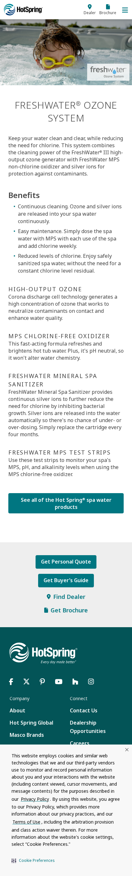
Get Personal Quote (66, 561)
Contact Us (83, 710)
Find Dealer (69, 597)
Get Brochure (69, 610)
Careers (79, 743)
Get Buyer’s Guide (66, 580)
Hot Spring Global (31, 722)
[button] (33, 860)
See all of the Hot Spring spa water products (66, 503)
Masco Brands (27, 734)
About (17, 710)
